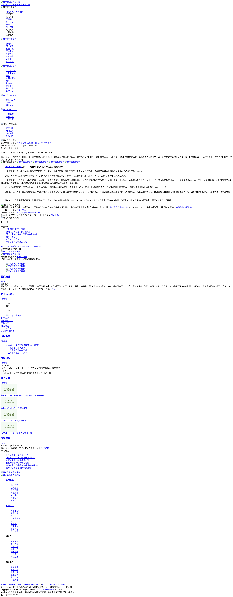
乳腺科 (9, 83)
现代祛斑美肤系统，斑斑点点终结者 (21, 234)
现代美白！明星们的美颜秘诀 (18, 232)
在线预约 (180, 207)
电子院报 (10, 27)
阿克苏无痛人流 (15, 5)
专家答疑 (5, 438)
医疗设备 (10, 22)
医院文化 (10, 51)
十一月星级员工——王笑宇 (17, 350)
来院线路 (5, 5)
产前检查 (5, 323)
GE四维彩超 (6, 328)
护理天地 (14, 554)
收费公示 (37, 584)
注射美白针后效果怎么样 (16, 242)
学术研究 (10, 56)
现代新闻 (14, 547)
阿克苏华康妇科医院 (45, 589)
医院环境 (10, 49)
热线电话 (124, 207)
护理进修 (10, 117)
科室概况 (13, 584)
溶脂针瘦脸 (21, 210)
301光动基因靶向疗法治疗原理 (14, 408)
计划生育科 (11, 78)
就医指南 (10, 128)
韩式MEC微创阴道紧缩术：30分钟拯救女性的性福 (22, 395)
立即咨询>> (22, 257)
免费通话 (13, 246)
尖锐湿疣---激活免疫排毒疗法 (13, 420)
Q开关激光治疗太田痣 (15, 229)
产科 (8, 76)
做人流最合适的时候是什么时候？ (20, 458)
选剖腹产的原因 (8, 331)
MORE (4, 281)
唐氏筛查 (5, 326)
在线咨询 (10, 133)
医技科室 (10, 91)
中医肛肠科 (11, 73)
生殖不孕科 (11, 71)
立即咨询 (188, 207)
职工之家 (10, 105)
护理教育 (10, 119)
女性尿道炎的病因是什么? (17, 455)
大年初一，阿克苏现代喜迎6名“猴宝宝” (23, 345)
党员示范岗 (11, 100)
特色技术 (14, 557)
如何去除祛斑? (12, 237)
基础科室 (10, 88)
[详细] (53, 289)
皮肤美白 (47, 143)
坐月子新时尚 (7, 321)
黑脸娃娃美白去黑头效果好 (28, 212)
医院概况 (5, 276)
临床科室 (10, 506)
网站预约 (54, 584)
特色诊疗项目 (8, 294)
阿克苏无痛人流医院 (14, 12)
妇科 (8, 81)
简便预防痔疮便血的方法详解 (18, 468)
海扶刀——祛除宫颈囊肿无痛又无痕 (16, 433)
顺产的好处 (6, 318)
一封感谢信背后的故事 (15, 348)
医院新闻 (10, 24)
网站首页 (5, 584)
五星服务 (10, 59)
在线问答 (10, 136)
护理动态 (10, 114)
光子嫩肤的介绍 (12, 239)
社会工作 (10, 103)
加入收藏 (26, 5)
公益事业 (10, 54)
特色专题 (14, 552)
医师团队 (10, 19)
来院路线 (10, 62)
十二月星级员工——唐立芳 (17, 353)
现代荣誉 (10, 46)
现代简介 (10, 44)
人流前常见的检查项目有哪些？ (19, 460)
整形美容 (10, 86)
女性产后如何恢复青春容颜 (17, 463)
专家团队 (5, 358)
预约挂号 (10, 131)
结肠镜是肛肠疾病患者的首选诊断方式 (22, 465)
